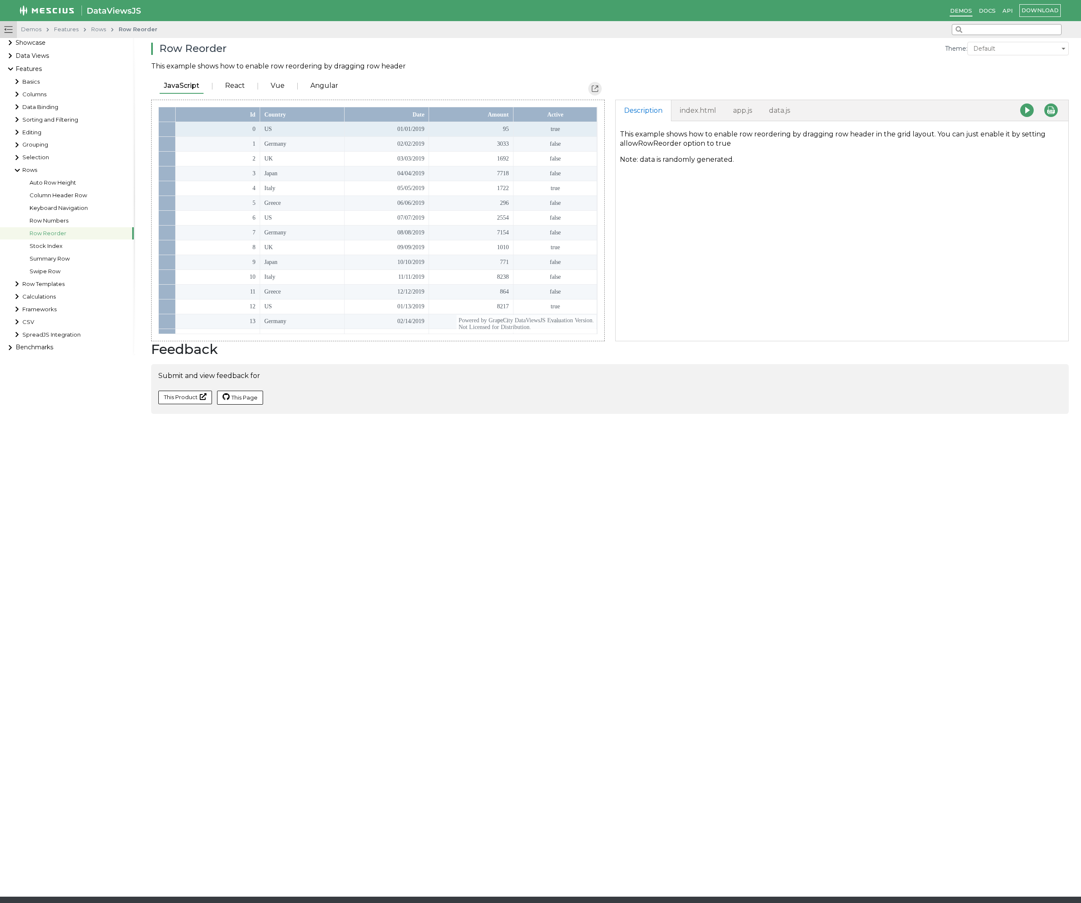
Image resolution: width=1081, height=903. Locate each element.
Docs (987, 10)
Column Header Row (58, 195)
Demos (961, 10)
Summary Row (50, 259)
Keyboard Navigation (59, 208)
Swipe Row (45, 271)
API (1007, 10)
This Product (181, 397)
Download (1040, 10)
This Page (244, 397)
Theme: (956, 48)
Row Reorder (48, 233)
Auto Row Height (53, 183)
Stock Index (46, 246)
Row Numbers (49, 221)
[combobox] (1006, 29)
